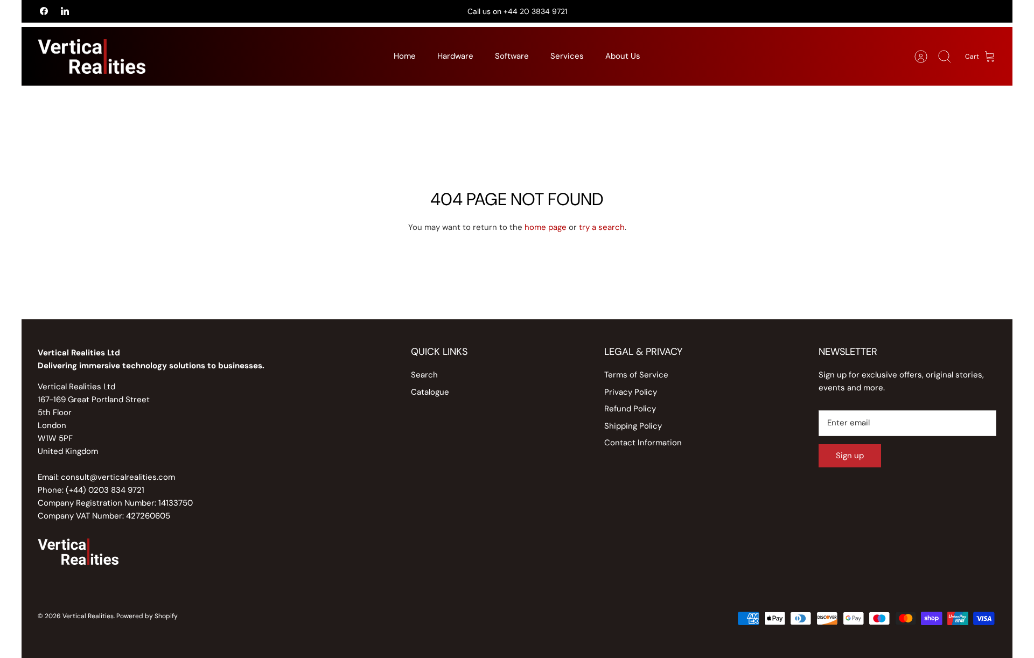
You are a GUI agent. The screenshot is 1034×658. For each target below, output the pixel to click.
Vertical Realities (88, 616)
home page (546, 227)
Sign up (850, 455)
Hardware (455, 56)
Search (424, 374)
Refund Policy (630, 408)
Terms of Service (636, 374)
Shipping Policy (633, 426)
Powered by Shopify (147, 616)
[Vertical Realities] (91, 56)
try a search (602, 227)
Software (512, 56)
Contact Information (643, 442)
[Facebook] (43, 11)
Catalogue (430, 392)
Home (405, 56)
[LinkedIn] (64, 11)
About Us (622, 56)
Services (567, 56)
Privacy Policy (630, 392)
